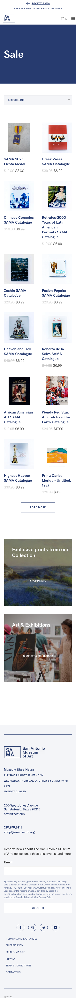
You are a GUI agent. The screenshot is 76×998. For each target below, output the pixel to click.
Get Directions (14, 814)
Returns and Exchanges (21, 938)
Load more (38, 507)
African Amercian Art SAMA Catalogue (18, 417)
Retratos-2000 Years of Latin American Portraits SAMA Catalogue (54, 227)
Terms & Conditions (18, 965)
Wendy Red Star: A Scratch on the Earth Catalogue (56, 417)
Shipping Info (14, 945)
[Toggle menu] (73, 18)
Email (8, 862)
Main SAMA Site (15, 952)
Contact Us (13, 972)
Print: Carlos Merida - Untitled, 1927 (56, 480)
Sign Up (38, 908)
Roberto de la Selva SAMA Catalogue (53, 354)
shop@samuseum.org (19, 832)
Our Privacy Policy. (43, 896)
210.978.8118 (13, 827)
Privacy (10, 958)
